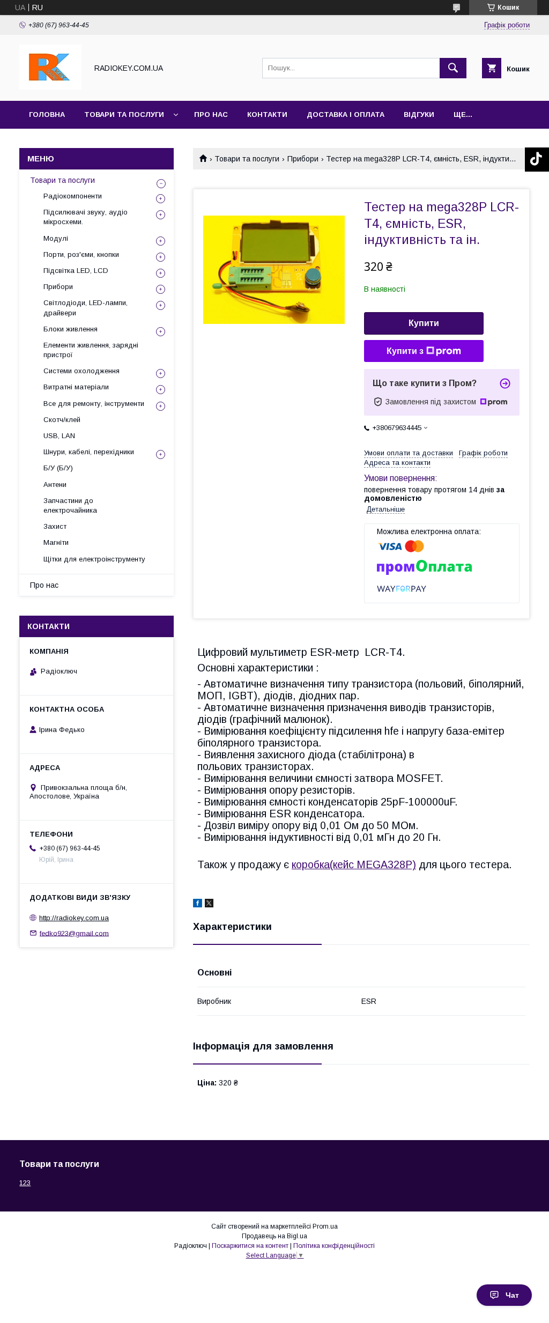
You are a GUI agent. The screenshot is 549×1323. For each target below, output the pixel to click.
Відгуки (419, 114)
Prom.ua (325, 1226)
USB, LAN (59, 436)
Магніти (56, 542)
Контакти (267, 114)
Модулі (55, 238)
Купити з (405, 351)
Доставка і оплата (345, 114)
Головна (47, 114)
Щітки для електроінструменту (94, 559)
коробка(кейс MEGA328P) (354, 864)
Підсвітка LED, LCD (75, 271)
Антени (54, 485)
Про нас (211, 114)
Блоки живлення (70, 329)
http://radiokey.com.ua (74, 918)
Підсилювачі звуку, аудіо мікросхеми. (85, 217)
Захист (54, 526)
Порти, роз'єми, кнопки (81, 254)
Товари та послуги (124, 114)
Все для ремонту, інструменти (93, 404)
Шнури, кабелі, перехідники (88, 452)
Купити (424, 323)
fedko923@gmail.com (74, 933)
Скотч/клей (61, 420)
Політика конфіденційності (334, 1246)
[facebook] (197, 904)
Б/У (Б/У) (58, 468)
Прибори (302, 158)
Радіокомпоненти (72, 196)
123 (25, 1183)
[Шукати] (453, 68)
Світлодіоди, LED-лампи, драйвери (85, 307)
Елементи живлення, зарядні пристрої (90, 350)
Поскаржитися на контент (250, 1246)
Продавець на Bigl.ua (274, 1236)
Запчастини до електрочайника (70, 505)
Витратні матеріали (76, 387)
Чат (512, 1295)
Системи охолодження (81, 371)
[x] (209, 904)
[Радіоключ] (50, 87)
